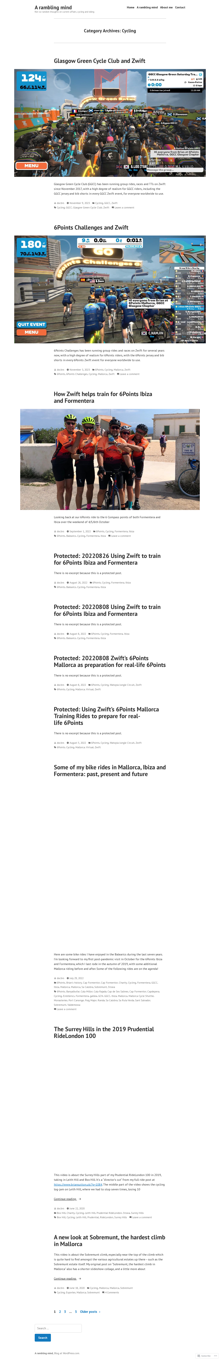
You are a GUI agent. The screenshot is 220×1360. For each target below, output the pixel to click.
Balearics (71, 536)
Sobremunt (100, 987)
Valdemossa (73, 1004)
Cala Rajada (100, 991)
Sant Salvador (142, 1000)
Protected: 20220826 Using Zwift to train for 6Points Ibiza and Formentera (107, 559)
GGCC (107, 203)
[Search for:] (58, 1328)
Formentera (121, 531)
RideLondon (106, 1217)
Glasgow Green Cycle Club (87, 207)
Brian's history (74, 982)
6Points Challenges (77, 374)
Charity (123, 982)
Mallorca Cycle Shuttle (141, 996)
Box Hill (61, 1213)
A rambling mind (53, 7)
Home (130, 7)
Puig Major (91, 1000)
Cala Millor (87, 991)
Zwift (114, 203)
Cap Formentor (91, 982)
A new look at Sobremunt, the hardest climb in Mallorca (109, 1240)
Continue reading (65, 1199)
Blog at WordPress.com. (67, 1353)
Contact (180, 7)
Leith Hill (90, 1213)
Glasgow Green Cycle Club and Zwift (99, 61)
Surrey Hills (137, 1213)
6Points (99, 369)
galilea (93, 996)
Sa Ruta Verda (126, 1000)
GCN (100, 996)
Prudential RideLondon (109, 1213)
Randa (101, 1000)
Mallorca (118, 369)
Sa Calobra (87, 987)
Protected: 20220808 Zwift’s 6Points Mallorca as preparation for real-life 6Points (110, 661)
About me (166, 7)
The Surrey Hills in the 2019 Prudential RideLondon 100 (104, 1032)
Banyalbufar (73, 991)
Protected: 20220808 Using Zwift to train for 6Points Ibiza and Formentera (107, 610)
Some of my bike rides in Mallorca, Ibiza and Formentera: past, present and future (110, 770)
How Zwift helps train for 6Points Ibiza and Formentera (103, 397)
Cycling (99, 203)
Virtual (90, 689)
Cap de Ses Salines (118, 991)
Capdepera (153, 991)
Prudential (93, 1217)
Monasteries (60, 1000)
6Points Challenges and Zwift (91, 227)
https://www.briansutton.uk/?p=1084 (78, 1184)
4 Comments (112, 1293)
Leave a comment (124, 208)
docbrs (60, 203)
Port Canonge (76, 1000)
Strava (111, 987)
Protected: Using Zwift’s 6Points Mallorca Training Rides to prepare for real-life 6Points (106, 716)
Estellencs (69, 996)
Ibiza (131, 531)
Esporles (70, 1292)
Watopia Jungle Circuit (122, 685)
